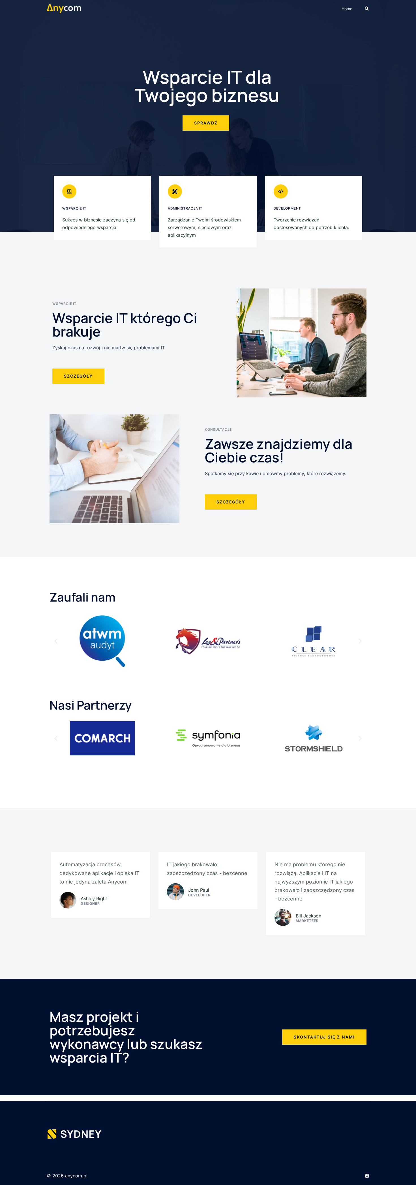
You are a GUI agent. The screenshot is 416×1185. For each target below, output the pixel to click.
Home (347, 8)
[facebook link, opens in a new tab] (367, 1175)
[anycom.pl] (64, 8)
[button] (367, 9)
